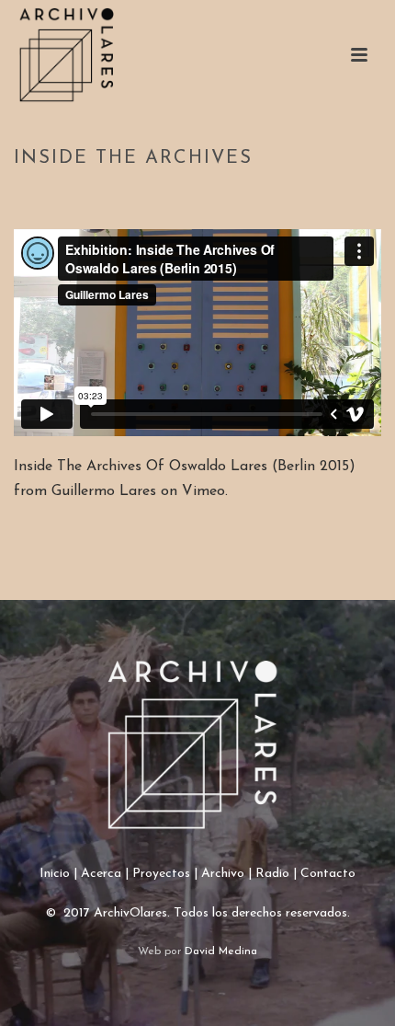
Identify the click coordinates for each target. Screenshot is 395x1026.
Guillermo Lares (103, 491)
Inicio (55, 874)
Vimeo (203, 491)
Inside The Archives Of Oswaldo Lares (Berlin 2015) (185, 466)
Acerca (101, 874)
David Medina (221, 951)
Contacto (328, 874)
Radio (272, 874)
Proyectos (161, 874)
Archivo (222, 874)
